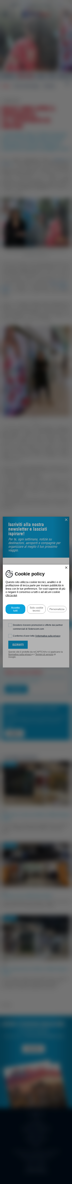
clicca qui (11, 595)
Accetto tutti (15, 609)
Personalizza (56, 609)
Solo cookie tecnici (36, 609)
